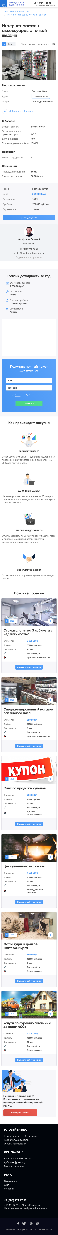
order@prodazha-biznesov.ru (45, 5)
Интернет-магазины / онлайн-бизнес (26, 14)
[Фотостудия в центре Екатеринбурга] (29, 925)
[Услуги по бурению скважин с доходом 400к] (29, 1004)
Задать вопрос (45, 1229)
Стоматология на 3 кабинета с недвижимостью (28, 632)
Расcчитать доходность (16, 1139)
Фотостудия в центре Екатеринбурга (21, 946)
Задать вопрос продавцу (29, 257)
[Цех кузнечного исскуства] (29, 847)
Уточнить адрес (40, 96)
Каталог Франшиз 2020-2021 (19, 1158)
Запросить (29, 403)
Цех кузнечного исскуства (24, 866)
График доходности (29, 218)
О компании (10, 1181)
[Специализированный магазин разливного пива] (29, 690)
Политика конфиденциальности (21, 1229)
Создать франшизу (14, 1166)
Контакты (9, 1188)
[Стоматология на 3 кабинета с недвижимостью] (29, 611)
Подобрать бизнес (20, 1112)
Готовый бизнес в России (15, 11)
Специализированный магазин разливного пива (28, 711)
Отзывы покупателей (15, 1143)
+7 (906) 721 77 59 (42, 3)
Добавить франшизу (14, 1162)
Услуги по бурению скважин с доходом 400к (27, 1025)
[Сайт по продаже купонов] (29, 769)
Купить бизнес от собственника (20, 1136)
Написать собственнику (29, 667)
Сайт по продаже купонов (25, 788)
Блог (6, 1184)
